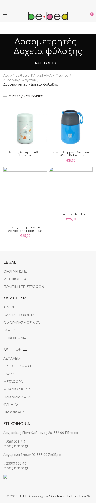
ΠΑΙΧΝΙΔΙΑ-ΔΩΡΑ (17, 397)
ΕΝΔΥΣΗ (10, 374)
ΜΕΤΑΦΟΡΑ (13, 381)
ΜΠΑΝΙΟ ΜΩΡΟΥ (17, 389)
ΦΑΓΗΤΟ (10, 404)
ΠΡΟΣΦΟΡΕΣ (14, 412)
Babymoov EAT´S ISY (70, 214)
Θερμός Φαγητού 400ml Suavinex (25, 154)
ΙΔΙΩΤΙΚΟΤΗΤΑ (14, 279)
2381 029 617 (15, 441)
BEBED (24, 496)
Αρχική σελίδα (15, 75)
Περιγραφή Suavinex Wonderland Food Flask (25, 229)
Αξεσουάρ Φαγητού (19, 80)
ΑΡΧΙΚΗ (9, 307)
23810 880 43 (16, 463)
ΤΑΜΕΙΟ (10, 330)
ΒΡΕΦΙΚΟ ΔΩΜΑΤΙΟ (19, 366)
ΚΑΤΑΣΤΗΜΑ (41, 75)
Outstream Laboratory (67, 496)
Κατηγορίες (46, 63)
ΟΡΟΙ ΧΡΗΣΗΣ (15, 271)
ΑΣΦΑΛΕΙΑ (11, 358)
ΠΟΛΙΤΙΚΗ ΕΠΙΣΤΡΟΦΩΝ (23, 287)
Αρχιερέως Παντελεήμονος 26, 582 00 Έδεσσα (41, 433)
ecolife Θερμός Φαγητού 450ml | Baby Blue (71, 154)
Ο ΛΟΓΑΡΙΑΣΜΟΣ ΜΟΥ (21, 323)
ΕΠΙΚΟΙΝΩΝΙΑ (14, 338)
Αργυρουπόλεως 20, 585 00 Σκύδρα (32, 455)
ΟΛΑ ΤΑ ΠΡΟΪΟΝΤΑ (19, 315)
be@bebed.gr (18, 446)
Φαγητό (62, 75)
